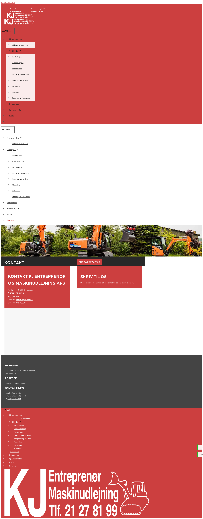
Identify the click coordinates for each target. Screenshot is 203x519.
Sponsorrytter (15, 109)
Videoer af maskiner (20, 45)
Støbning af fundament (21, 98)
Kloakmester (17, 68)
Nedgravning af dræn (20, 80)
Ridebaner (16, 92)
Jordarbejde (17, 57)
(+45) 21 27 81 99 (16, 293)
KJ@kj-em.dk (15, 11)
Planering (16, 86)
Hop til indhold (8, 2)
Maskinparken (15, 39)
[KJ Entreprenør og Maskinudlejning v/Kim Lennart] (19, 26)
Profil (11, 115)
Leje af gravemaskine (20, 74)
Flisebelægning (18, 62)
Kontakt (13, 121)
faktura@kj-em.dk (24, 299)
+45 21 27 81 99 (37, 11)
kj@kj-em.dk (13, 296)
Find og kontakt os (89, 262)
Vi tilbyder (14, 51)
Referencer (14, 104)
